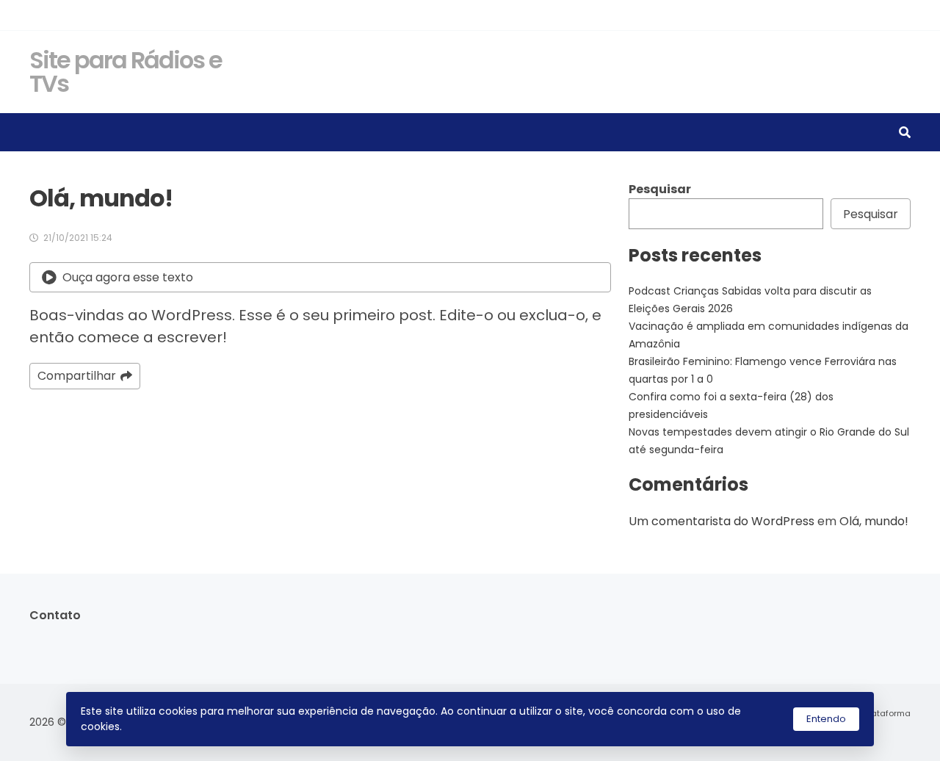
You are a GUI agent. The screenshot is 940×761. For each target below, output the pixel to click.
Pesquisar (660, 189)
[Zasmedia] (874, 731)
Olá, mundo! (873, 521)
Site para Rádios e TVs (125, 71)
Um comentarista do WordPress (721, 521)
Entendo (826, 719)
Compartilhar (76, 375)
